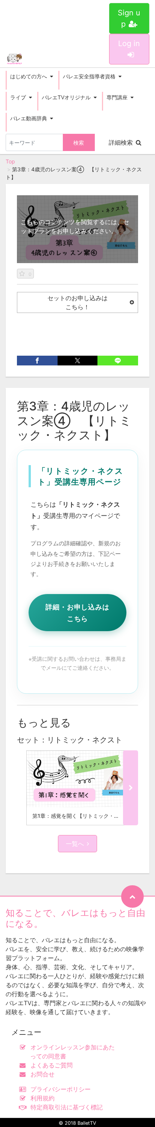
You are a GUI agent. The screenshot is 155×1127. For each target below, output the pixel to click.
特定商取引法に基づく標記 (66, 1107)
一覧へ (75, 843)
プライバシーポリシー (60, 1089)
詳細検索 (121, 142)
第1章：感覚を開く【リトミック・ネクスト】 (86, 816)
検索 (78, 142)
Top (10, 161)
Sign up (129, 18)
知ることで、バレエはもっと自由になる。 (75, 918)
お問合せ (42, 1074)
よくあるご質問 (51, 1065)
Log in (129, 43)
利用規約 (42, 1098)
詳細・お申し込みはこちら (77, 612)
